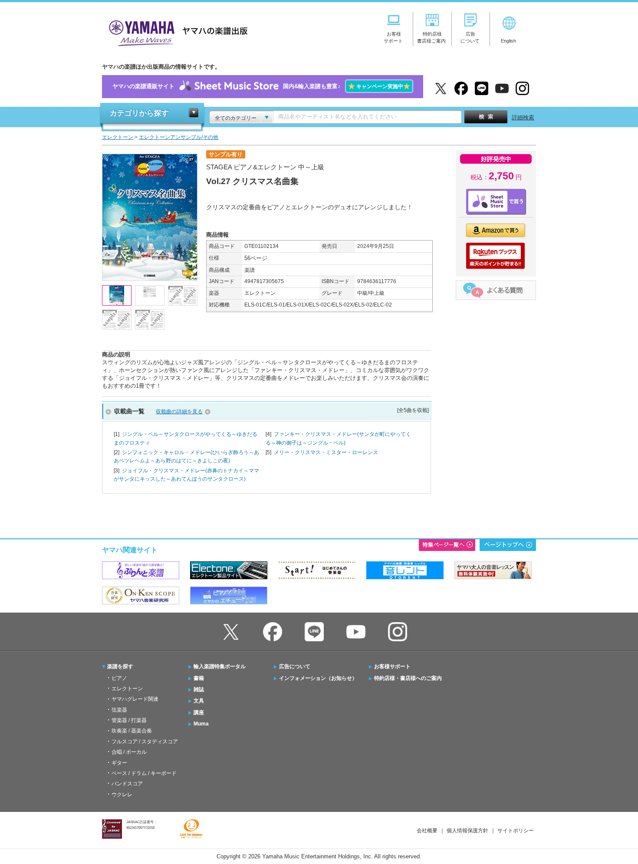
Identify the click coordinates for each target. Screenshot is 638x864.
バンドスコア (127, 784)
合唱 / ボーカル (129, 752)
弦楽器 (119, 710)
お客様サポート (392, 666)
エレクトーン (127, 689)
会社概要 (427, 831)
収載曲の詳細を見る (179, 412)
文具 (199, 701)
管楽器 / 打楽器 (129, 720)
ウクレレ (122, 794)
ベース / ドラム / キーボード (144, 773)
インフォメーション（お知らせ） (318, 678)
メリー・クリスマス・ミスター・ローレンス (326, 452)
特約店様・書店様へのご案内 (408, 678)
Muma (201, 724)
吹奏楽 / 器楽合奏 (132, 731)
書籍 (199, 678)
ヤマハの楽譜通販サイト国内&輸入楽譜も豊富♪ (261, 86)
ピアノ (119, 678)
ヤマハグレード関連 (135, 699)
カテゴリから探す (139, 113)
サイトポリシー (515, 831)
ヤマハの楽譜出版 (176, 32)
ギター (119, 763)
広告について (294, 666)
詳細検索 (523, 117)
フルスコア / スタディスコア (145, 742)
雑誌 (199, 689)
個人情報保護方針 (467, 831)
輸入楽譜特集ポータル (220, 666)
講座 (199, 712)
